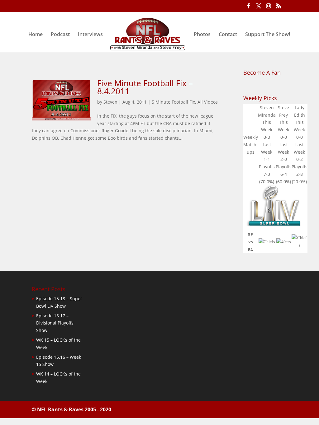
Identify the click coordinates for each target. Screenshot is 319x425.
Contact (228, 35)
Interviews (90, 35)
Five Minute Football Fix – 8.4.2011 (145, 87)
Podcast (60, 35)
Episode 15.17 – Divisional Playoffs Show (55, 323)
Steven (110, 102)
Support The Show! (267, 35)
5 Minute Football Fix (173, 102)
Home (35, 35)
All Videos (208, 102)
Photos (202, 35)
